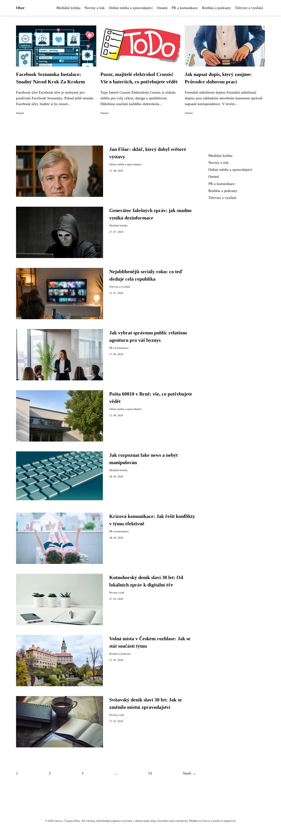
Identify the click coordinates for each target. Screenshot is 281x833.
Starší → (189, 773)
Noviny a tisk (95, 8)
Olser (20, 8)
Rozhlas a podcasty (216, 8)
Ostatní (162, 8)
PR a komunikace (185, 8)
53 (150, 773)
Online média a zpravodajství (131, 8)
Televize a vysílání (249, 8)
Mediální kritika (68, 8)
